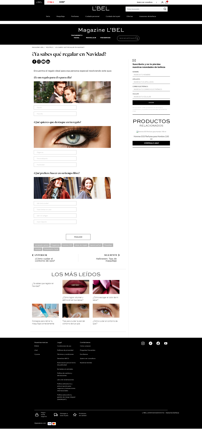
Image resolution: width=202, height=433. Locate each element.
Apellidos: (136, 79)
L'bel (36, 350)
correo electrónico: (140, 86)
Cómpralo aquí (151, 143)
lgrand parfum (95, 245)
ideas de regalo (81, 245)
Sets (48, 16)
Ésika (36, 346)
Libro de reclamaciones (65, 380)
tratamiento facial (51, 249)
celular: (136, 94)
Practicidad (40, 165)
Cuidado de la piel (113, 16)
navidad (38, 249)
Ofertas (129, 16)
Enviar (151, 102)
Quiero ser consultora (144, 2)
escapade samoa (42, 245)
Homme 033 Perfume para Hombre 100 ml (151, 137)
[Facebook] (34, 62)
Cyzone (37, 354)
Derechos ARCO (63, 358)
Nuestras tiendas (86, 362)
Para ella (40, 114)
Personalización (42, 158)
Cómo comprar (85, 346)
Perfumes (75, 16)
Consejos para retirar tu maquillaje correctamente (43, 322)
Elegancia (40, 152)
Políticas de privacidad (65, 350)
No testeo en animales (65, 369)
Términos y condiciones (65, 354)
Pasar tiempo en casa (44, 209)
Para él (39, 107)
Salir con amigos (42, 216)
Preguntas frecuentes (87, 350)
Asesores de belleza (147, 16)
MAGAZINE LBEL (38, 47)
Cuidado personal (92, 16)
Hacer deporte (42, 222)
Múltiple (49, 47)
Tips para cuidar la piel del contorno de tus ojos (73, 322)
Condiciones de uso (64, 346)
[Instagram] (39, 62)
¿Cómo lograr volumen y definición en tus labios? (72, 298)
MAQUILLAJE (91, 37)
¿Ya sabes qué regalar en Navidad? (70, 47)
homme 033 (67, 245)
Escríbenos (84, 354)
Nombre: (136, 72)
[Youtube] (43, 62)
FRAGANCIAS (105, 37)
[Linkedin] (48, 62)
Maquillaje (60, 16)
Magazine (101, 30)
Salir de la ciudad (42, 203)
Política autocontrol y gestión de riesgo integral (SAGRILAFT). (66, 397)
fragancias (55, 245)
